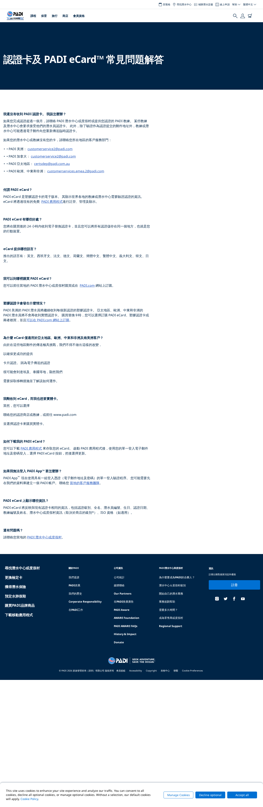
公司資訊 (118, 567)
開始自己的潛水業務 (171, 593)
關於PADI (74, 567)
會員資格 (79, 16)
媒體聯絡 (119, 585)
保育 (44, 16)
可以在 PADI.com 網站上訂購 (47, 320)
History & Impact (125, 634)
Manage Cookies (178, 795)
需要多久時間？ (168, 610)
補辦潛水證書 (205, 4)
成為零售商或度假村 (171, 618)
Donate (119, 642)
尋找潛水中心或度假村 (22, 568)
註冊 (234, 585)
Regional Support (170, 626)
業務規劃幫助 (167, 601)
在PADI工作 (76, 610)
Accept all (242, 795)
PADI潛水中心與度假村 (171, 567)
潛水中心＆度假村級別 (172, 585)
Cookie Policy (29, 799)
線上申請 (225, 4)
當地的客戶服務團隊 (84, 483)
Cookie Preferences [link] (192, 670)
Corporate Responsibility (85, 601)
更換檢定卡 (13, 577)
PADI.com (87, 285)
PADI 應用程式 (52, 201)
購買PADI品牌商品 (20, 605)
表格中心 (165, 670)
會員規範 (120, 670)
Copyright (151, 670)
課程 (33, 16)
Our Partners (122, 593)
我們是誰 (74, 577)
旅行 (55, 16)
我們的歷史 (75, 593)
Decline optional (210, 795)
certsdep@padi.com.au (52, 163)
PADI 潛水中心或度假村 (44, 537)
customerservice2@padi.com (50, 149)
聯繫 (176, 670)
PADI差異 (74, 585)
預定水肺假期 (15, 596)
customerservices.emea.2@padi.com (75, 171)
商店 (65, 16)
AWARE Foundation (126, 618)
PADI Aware (121, 610)
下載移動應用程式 (19, 614)
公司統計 (119, 577)
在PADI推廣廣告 (124, 601)
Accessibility (135, 670)
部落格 (166, 4)
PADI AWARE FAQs (125, 626)
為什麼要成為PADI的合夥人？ (177, 577)
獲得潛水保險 (15, 586)
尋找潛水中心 (184, 4)
